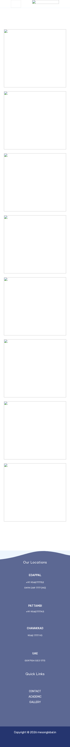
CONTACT (35, 691)
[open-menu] (16, 4)
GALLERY (35, 702)
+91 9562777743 (35, 611)
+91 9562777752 (35, 582)
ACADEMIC (35, 696)
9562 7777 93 (35, 635)
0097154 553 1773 (35, 660)
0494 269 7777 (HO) (35, 587)
